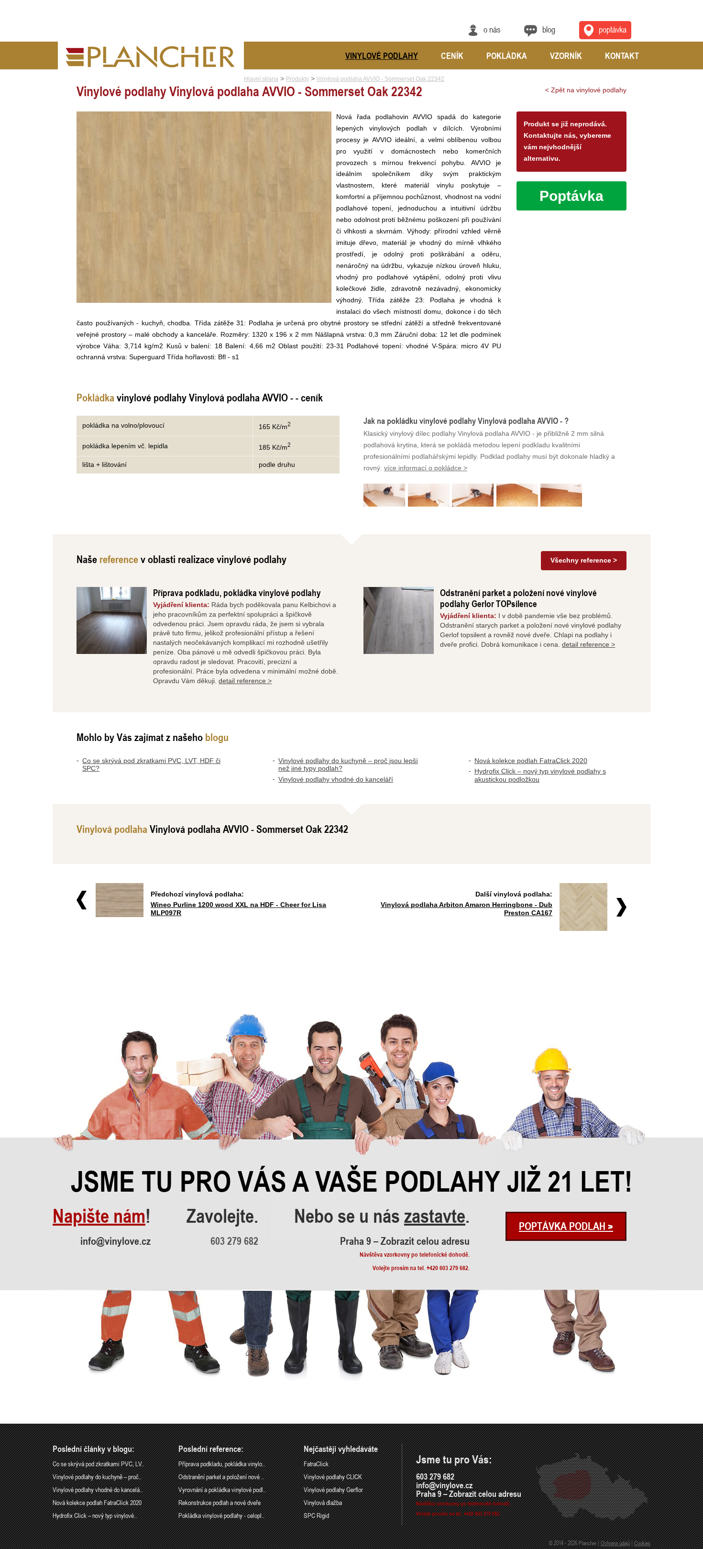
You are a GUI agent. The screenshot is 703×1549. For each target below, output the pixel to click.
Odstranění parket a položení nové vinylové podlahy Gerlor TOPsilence (518, 598)
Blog (548, 29)
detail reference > (245, 681)
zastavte (434, 1216)
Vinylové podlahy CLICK (333, 1476)
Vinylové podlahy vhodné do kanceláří (335, 779)
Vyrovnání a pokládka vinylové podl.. (222, 1489)
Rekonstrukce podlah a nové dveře (219, 1502)
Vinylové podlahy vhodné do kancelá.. (98, 1489)
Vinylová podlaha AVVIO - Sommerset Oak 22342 (380, 79)
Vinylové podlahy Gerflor (333, 1489)
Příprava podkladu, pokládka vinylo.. (221, 1464)
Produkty (297, 79)
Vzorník (566, 55)
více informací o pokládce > (425, 468)
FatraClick (316, 1464)
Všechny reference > (583, 560)
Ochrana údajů (615, 1543)
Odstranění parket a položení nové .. (221, 1476)
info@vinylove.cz (115, 1241)
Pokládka (506, 55)
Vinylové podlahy (381, 55)
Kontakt (622, 55)
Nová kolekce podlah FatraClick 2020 (530, 760)
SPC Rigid (316, 1515)
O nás (491, 29)
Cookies (642, 1543)
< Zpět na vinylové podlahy (585, 90)
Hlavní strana (261, 79)
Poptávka (612, 29)
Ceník (452, 55)
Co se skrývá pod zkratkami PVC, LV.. (98, 1464)
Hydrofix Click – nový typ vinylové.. (95, 1515)
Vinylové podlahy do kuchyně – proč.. (97, 1476)
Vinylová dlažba (323, 1502)
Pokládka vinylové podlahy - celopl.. (221, 1515)
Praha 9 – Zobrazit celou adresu (405, 1241)
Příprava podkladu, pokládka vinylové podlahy (237, 592)
